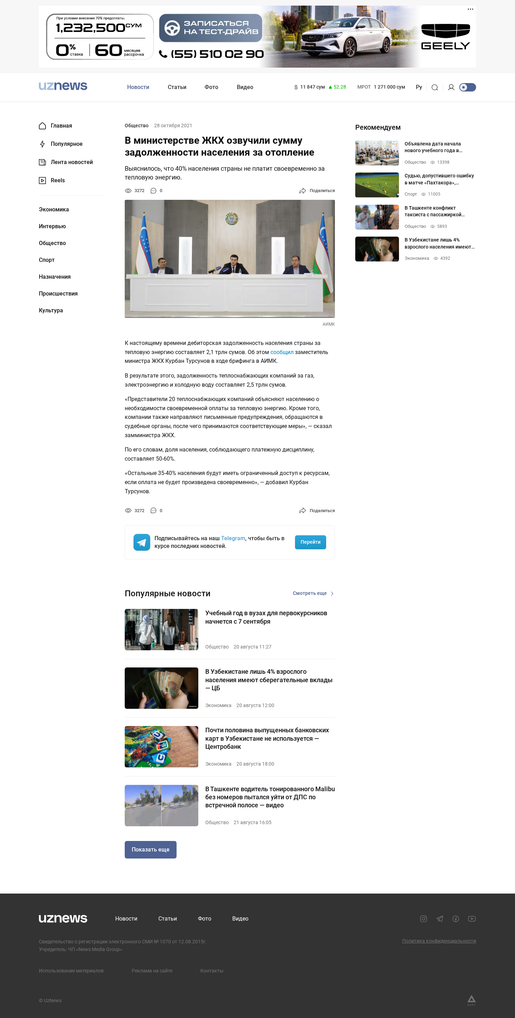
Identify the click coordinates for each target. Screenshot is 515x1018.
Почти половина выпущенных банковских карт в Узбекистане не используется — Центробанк (267, 738)
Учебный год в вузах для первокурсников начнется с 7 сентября (266, 617)
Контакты (212, 970)
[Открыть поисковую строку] (437, 87)
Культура (51, 310)
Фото (211, 87)
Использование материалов (71, 970)
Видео (245, 87)
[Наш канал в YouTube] (472, 919)
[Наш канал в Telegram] (439, 919)
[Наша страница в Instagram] (423, 919)
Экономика (54, 209)
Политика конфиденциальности (439, 941)
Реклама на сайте (152, 970)
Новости (138, 87)
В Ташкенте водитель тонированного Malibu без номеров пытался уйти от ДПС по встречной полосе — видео (270, 797)
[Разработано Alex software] (471, 1000)
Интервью (52, 226)
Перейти (311, 542)
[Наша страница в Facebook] (456, 919)
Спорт (47, 260)
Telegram (233, 538)
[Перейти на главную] (63, 86)
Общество (52, 243)
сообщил (282, 352)
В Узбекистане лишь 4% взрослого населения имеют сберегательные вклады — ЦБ (268, 680)
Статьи (177, 87)
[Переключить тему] (467, 87)
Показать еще (151, 849)
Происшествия (58, 294)
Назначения (55, 277)
